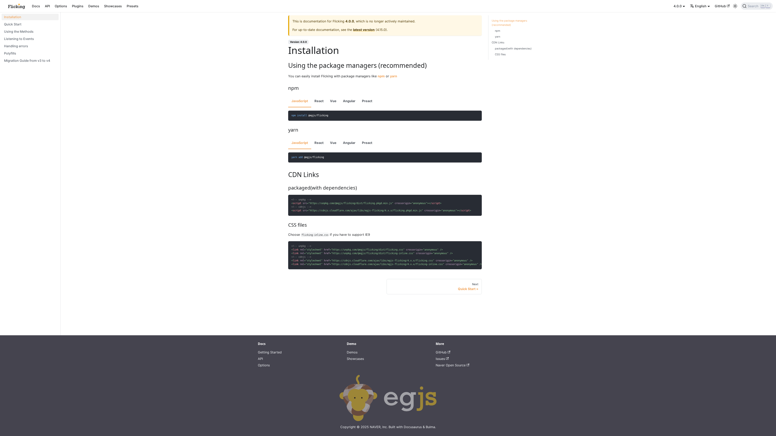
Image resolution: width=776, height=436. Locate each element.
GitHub (720, 6)
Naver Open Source (451, 365)
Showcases (113, 6)
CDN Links (498, 42)
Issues (440, 359)
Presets (132, 6)
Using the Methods (19, 31)
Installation (12, 17)
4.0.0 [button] (678, 6)
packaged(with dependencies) (513, 48)
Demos (93, 6)
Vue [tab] (333, 101)
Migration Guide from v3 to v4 (27, 61)
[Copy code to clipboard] (476, 115)
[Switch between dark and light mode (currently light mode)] (735, 6)
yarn (393, 76)
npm (381, 76)
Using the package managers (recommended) (509, 22)
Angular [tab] (349, 101)
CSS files (500, 54)
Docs (36, 6)
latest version (364, 30)
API (47, 6)
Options (61, 6)
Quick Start (12, 24)
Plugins (77, 6)
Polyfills (10, 53)
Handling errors (16, 46)
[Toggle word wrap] (469, 246)
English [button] (700, 6)
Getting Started (270, 352)
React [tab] (319, 101)
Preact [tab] (367, 101)
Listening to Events (19, 39)
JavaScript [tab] (299, 101)
